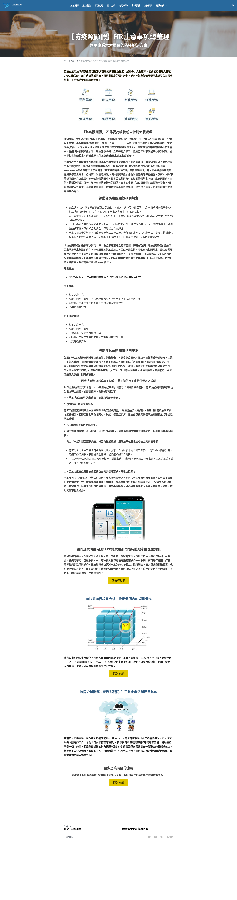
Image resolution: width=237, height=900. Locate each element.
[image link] (12, 5)
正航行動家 (118, 580)
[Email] (168, 837)
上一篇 (69, 825)
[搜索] (233, 5)
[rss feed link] (171, 837)
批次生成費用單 (72, 828)
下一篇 (123, 825)
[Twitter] (155, 837)
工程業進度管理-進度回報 (134, 828)
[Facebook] (149, 837)
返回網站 (70, 837)
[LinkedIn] (161, 837)
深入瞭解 (118, 674)
